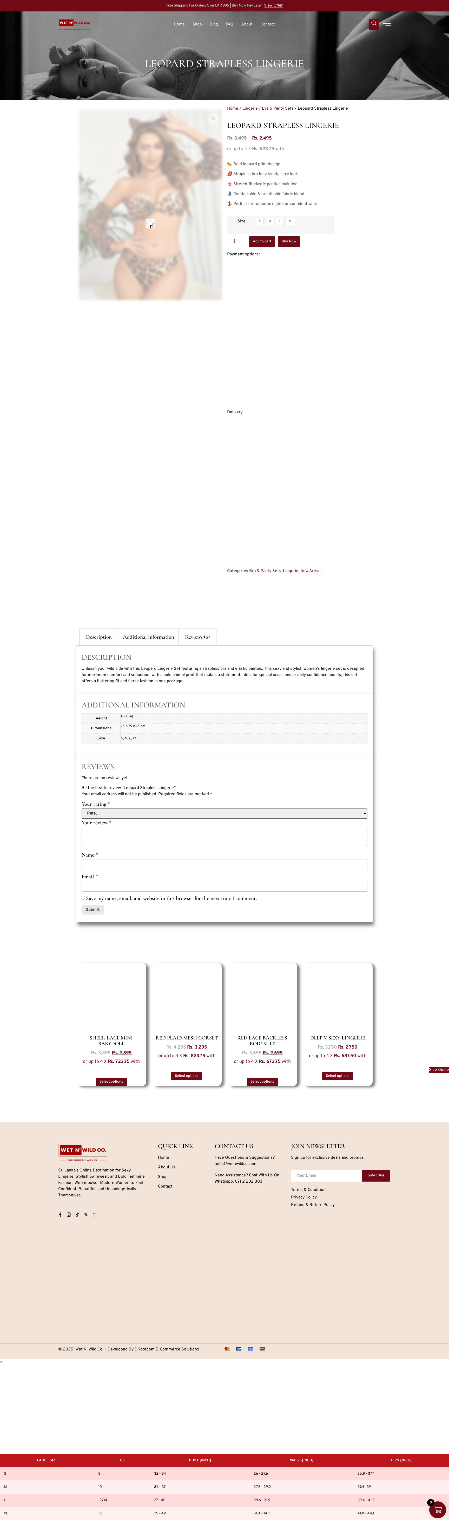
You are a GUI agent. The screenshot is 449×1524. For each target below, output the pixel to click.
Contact (267, 24)
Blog (214, 24)
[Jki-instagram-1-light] (69, 1214)
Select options (111, 1081)
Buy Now (289, 241)
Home (179, 24)
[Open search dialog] (374, 24)
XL (135, 738)
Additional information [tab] (148, 637)
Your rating (96, 804)
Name (90, 855)
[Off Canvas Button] (387, 24)
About (247, 24)
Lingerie (250, 108)
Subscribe (376, 1175)
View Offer (273, 6)
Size (241, 221)
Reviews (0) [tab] (197, 637)
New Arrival (310, 571)
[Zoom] (213, 118)
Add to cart (262, 241)
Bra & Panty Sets (278, 108)
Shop (197, 24)
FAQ (229, 24)
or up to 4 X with (111, 1062)
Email (90, 876)
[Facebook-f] (60, 1214)
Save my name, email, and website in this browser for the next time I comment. (171, 898)
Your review (96, 822)
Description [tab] (99, 637)
